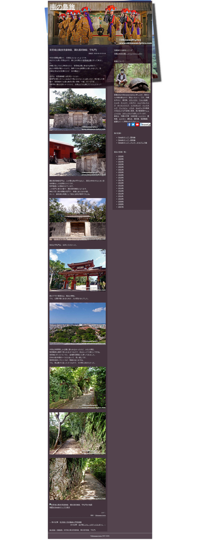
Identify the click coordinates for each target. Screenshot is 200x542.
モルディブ (140, 108)
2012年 (121, 193)
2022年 (121, 167)
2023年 (121, 164)
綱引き (129, 119)
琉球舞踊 (144, 119)
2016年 (121, 183)
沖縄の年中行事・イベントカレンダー (128, 54)
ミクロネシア (136, 105)
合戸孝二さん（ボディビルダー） (91, 525)
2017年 (121, 180)
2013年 (121, 191)
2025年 (121, 159)
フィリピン (123, 108)
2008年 (121, 204)
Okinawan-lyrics (96, 536)
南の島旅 (62, 6)
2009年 (121, 201)
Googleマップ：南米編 (126, 140)
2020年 (121, 172)
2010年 (121, 199)
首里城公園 (87, 60)
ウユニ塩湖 (143, 100)
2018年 (121, 177)
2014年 (121, 188)
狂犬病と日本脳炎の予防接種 (71, 522)
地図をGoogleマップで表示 (59, 507)
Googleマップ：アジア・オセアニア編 (132, 143)
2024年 (121, 162)
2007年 (121, 207)
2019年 (121, 175)
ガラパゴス (133, 100)
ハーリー (142, 116)
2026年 (121, 156)
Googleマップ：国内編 (126, 137)
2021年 (121, 170)
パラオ (131, 108)
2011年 (120, 196)
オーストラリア (123, 105)
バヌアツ (132, 103)
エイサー (122, 119)
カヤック (125, 113)
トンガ (116, 103)
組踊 (115, 121)
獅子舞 (136, 119)
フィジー (124, 103)
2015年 (121, 185)
